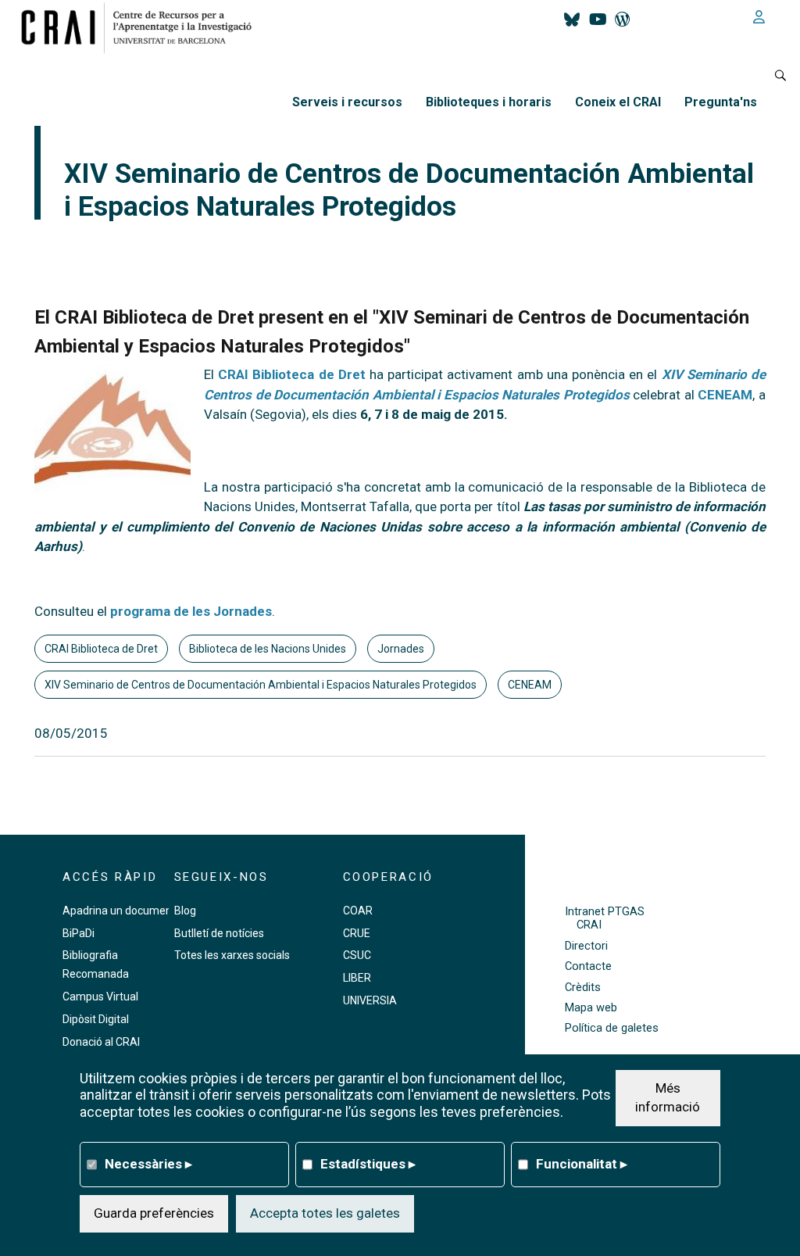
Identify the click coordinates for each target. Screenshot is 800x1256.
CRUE (356, 933)
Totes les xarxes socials (232, 955)
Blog (185, 910)
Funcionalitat (581, 1164)
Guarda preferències (154, 1213)
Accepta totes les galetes (325, 1213)
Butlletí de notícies (219, 933)
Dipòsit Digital (95, 1019)
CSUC (357, 955)
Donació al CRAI (101, 1042)
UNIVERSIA (370, 1000)
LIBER (357, 978)
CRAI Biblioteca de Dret (292, 374)
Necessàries (148, 1164)
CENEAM (725, 395)
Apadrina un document (119, 910)
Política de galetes (612, 1028)
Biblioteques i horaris (489, 102)
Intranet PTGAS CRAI (605, 918)
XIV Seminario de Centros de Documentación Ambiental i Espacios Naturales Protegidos (261, 684)
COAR (358, 910)
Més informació (667, 1097)
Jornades (400, 648)
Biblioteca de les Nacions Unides (267, 648)
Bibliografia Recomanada (95, 964)
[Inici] (143, 27)
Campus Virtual (100, 996)
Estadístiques (368, 1164)
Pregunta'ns (720, 102)
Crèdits (583, 987)
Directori (586, 946)
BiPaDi (78, 933)
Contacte (588, 966)
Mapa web (591, 1007)
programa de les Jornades (191, 611)
